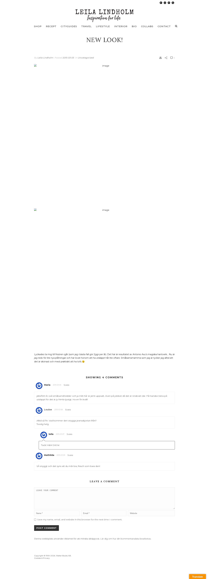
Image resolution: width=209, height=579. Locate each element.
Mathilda (49, 455)
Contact (164, 26)
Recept (51, 26)
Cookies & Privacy (42, 558)
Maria (47, 384)
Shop (38, 26)
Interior (120, 26)
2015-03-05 (68, 57)
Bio (134, 26)
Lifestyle (103, 26)
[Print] (160, 57)
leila (51, 434)
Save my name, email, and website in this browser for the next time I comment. (79, 519)
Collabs (147, 26)
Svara (66, 384)
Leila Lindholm (45, 57)
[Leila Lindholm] (104, 13)
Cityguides (69, 26)
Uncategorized (86, 57)
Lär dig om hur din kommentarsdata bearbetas (125, 538)
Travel (86, 26)
